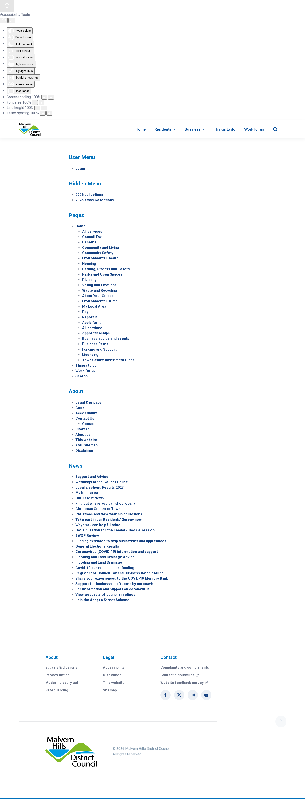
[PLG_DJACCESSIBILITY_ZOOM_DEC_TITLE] (44, 97)
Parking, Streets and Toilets (106, 269)
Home (141, 129)
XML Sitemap (86, 445)
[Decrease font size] (35, 102)
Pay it (87, 312)
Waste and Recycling (99, 290)
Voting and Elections (99, 285)
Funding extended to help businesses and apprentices (120, 541)
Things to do (224, 129)
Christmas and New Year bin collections (108, 514)
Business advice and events (105, 338)
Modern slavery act (61, 683)
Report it (89, 317)
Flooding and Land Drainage (98, 562)
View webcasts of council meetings (105, 594)
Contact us (91, 424)
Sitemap (82, 429)
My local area (86, 493)
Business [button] (193, 129)
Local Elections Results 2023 (99, 487)
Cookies (82, 408)
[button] (280, 721)
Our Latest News (89, 498)
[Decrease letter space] (43, 113)
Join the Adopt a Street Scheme (102, 600)
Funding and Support (99, 349)
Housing (89, 263)
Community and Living (100, 247)
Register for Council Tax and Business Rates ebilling (119, 573)
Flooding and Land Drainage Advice (105, 557)
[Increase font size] (41, 102)
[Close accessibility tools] (11, 20)
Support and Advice (91, 477)
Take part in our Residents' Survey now (108, 519)
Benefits (89, 242)
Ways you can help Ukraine (97, 525)
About (51, 657)
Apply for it (91, 322)
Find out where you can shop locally (105, 503)
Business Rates (95, 344)
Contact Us (84, 418)
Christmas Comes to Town (97, 509)
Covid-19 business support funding (104, 568)
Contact (168, 657)
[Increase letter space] (49, 113)
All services (92, 231)
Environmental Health (100, 258)
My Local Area (94, 306)
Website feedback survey (184, 683)
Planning (89, 280)
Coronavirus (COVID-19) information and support (116, 552)
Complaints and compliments (184, 667)
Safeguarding (56, 690)
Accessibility (86, 413)
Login (80, 168)
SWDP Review (87, 535)
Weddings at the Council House (101, 482)
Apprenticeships (96, 333)
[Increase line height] (44, 108)
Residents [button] (163, 129)
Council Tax (92, 237)
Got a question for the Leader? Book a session (115, 530)
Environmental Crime (100, 301)
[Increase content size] (51, 97)
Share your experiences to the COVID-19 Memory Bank (121, 578)
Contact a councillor (179, 675)
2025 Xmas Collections (94, 200)
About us (82, 434)
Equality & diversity (61, 667)
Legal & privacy (88, 402)
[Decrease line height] (37, 108)
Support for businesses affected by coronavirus (116, 584)
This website (86, 440)
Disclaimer (84, 450)
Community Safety (97, 253)
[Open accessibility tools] (7, 6)
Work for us (254, 129)
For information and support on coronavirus (112, 589)
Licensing (90, 355)
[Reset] (4, 20)
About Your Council (98, 296)
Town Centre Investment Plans (108, 360)
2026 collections (89, 195)
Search (81, 376)
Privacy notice (57, 675)
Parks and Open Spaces (102, 274)
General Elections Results (97, 546)
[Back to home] (30, 129)
